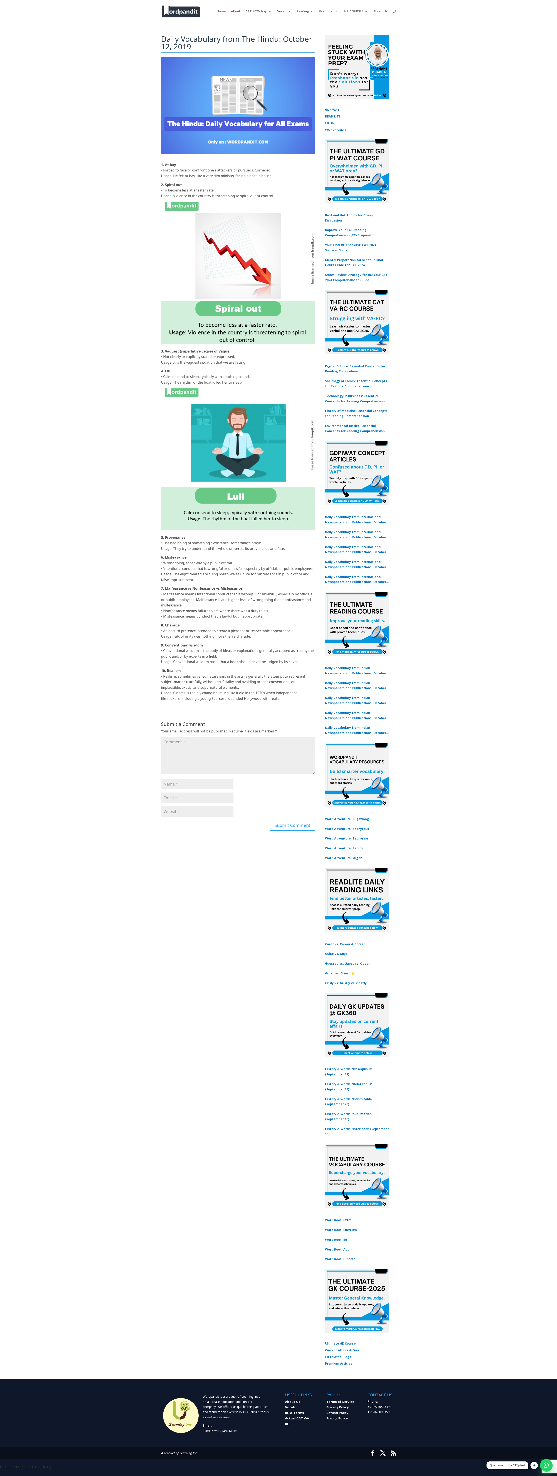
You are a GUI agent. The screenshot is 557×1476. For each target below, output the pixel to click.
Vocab (282, 11)
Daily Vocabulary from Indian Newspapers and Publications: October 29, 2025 (355, 730)
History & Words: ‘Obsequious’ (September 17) (348, 1071)
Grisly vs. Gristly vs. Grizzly (346, 983)
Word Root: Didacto (340, 1259)
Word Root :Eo (336, 1240)
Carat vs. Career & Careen (345, 944)
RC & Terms (294, 1413)
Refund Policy (337, 1413)
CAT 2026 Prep (256, 11)
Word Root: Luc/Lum (341, 1230)
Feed (236, 11)
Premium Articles (338, 1363)
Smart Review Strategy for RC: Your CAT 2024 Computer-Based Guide (356, 277)
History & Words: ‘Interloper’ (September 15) (357, 1131)
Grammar (326, 11)
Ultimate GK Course (340, 1343)
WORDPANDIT (335, 130)
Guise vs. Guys (336, 954)
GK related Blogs (338, 1357)
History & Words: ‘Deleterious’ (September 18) (348, 1086)
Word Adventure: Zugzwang (347, 819)
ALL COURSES (353, 11)
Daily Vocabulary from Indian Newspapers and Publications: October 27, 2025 (355, 716)
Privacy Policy (337, 1407)
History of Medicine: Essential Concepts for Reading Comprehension (356, 413)
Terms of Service (340, 1401)
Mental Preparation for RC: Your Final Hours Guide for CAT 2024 (354, 262)
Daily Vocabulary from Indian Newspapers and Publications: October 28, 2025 (355, 701)
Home (221, 11)
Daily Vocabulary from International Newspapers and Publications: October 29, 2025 (355, 580)
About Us (380, 11)
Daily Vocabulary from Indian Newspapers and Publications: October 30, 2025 (355, 686)
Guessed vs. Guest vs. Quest (347, 963)
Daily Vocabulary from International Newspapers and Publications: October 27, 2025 (355, 565)
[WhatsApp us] (546, 1465)
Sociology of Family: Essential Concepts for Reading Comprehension (356, 383)
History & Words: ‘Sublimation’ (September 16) (348, 1116)
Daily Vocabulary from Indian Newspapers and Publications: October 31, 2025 (355, 671)
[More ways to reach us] (534, 1465)
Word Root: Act (337, 1249)
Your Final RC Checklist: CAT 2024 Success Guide (350, 247)
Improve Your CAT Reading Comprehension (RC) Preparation (350, 232)
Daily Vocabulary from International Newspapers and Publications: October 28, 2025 (355, 550)
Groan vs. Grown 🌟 (340, 973)
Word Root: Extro (338, 1220)
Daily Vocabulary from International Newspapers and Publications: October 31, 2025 (355, 520)
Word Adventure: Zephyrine (346, 838)
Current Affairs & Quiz (342, 1350)
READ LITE (333, 116)
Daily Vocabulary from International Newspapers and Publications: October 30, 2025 (355, 535)
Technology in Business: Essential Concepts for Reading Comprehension (355, 398)
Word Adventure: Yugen (343, 858)
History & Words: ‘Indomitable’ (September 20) (348, 1101)
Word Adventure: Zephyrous (347, 829)
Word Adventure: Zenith (344, 848)
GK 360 (330, 123)
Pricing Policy (337, 1418)
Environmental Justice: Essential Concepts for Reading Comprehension (355, 428)
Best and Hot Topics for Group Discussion (349, 217)
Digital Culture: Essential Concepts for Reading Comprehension (355, 368)
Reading (303, 11)
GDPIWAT (332, 109)
